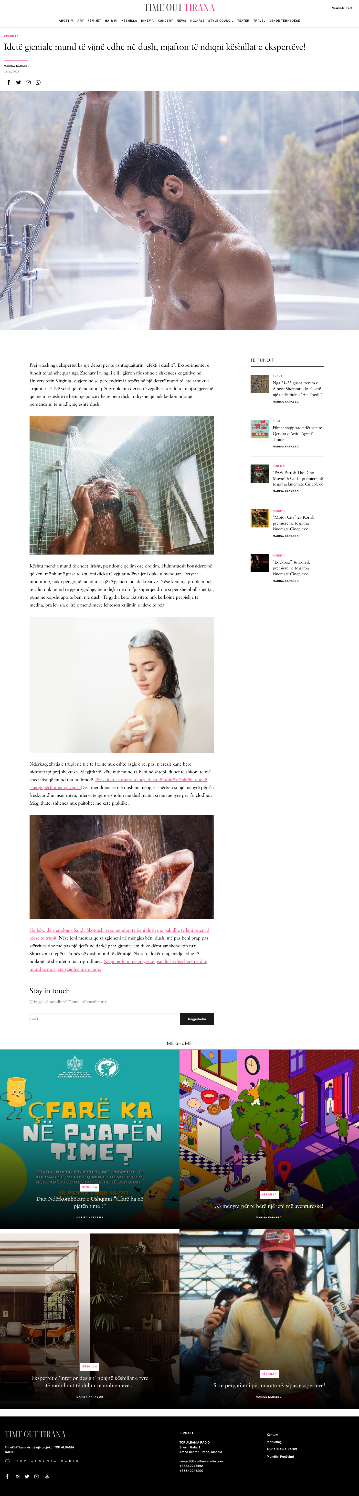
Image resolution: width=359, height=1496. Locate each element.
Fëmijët (94, 21)
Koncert (165, 21)
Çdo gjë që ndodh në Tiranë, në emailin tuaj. (69, 1002)
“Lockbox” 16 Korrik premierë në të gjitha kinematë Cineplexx (291, 568)
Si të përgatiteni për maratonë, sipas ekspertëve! (269, 1385)
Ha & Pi (111, 21)
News (181, 21)
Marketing (274, 1442)
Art (80, 21)
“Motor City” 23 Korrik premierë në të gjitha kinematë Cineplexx (293, 523)
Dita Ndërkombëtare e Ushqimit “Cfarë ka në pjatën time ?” (89, 1202)
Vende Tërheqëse (284, 21)
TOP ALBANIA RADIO (282, 1449)
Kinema (147, 21)
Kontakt (272, 1435)
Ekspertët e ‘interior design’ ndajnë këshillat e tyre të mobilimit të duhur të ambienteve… (89, 1382)
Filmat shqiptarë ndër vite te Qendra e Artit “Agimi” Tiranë (297, 434)
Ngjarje (197, 21)
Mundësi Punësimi (280, 1457)
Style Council (220, 21)
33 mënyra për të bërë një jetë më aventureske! (269, 1206)
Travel (259, 21)
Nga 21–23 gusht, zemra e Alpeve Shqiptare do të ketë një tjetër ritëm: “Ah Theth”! (297, 389)
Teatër (243, 21)
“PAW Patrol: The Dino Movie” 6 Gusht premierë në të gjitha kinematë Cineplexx (298, 478)
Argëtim (66, 21)
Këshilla (129, 21)
